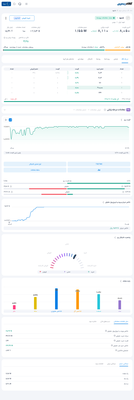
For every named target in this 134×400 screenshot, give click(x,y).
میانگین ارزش (111, 364)
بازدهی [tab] (116, 59)
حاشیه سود (93, 321)
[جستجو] (14, 4)
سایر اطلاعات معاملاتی (121, 321)
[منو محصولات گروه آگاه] (26, 4)
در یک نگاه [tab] (125, 59)
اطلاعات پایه (99, 364)
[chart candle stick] (5, 119)
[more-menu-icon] (6, 18)
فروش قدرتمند (43, 265)
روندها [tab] (98, 59)
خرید (85, 253)
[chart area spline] (10, 119)
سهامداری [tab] (81, 59)
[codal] (99, 170)
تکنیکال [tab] (90, 59)
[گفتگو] (20, 4)
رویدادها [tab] (107, 59)
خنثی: (67, 272)
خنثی (67, 244)
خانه (131, 10)
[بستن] (5, 110)
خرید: (91, 272)
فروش (49, 253)
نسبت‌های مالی (105, 321)
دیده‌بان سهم (123, 10)
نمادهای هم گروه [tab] (68, 59)
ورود (4, 4)
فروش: (43, 272)
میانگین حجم (123, 364)
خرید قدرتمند (91, 265)
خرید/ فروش (22, 18)
